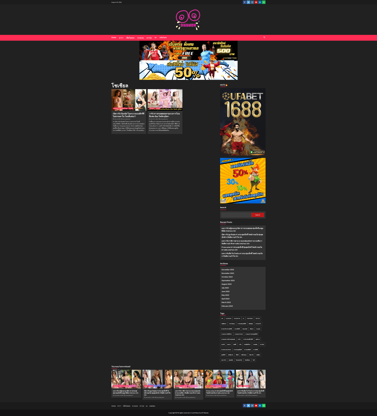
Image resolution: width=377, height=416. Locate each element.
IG (243, 318)
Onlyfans (250, 318)
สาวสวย (262, 344)
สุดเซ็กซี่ (223, 354)
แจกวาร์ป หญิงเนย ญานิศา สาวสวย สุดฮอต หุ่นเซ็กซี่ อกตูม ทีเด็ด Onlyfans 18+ (242, 229)
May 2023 (225, 295)
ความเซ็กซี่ (237, 328)
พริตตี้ (234, 344)
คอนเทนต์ (244, 328)
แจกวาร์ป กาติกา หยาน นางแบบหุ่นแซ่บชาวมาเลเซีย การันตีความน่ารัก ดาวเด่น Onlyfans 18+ (242, 242)
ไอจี (254, 360)
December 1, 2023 (243, 395)
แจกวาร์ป (223, 360)
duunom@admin (126, 119)
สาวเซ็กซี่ (255, 349)
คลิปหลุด (251, 323)
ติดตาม (251, 328)
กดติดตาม (223, 323)
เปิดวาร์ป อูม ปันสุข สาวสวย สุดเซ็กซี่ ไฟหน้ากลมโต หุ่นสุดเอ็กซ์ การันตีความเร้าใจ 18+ (242, 235)
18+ (222, 318)
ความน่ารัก (258, 323)
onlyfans (163, 37)
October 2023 (227, 277)
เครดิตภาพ (230, 354)
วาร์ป (240, 344)
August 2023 (227, 284)
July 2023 (225, 288)
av (156, 37)
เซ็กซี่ (237, 354)
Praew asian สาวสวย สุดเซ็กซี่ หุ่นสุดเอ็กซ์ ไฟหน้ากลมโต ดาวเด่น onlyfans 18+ (242, 248)
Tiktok (257, 318)
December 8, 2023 (118, 395)
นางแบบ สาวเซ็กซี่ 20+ (226, 334)
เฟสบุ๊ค (258, 354)
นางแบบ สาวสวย (239, 334)
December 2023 (228, 270)
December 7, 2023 (149, 397)
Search (223, 207)
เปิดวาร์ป (251, 354)
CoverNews (195, 413)
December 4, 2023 (212, 395)
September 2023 (228, 280)
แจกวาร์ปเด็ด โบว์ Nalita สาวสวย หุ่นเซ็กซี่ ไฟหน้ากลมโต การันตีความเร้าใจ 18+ (242, 254)
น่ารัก (239, 339)
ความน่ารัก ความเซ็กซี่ (226, 328)
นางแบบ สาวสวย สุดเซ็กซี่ (251, 334)
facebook (237, 318)
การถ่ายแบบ (232, 323)
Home (113, 37)
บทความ (258, 339)
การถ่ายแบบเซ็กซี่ (242, 323)
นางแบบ (140, 38)
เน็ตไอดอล (130, 38)
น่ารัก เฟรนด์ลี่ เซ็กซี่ (248, 339)
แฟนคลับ (231, 360)
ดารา (121, 38)
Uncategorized (123, 108)
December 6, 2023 (181, 397)
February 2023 (227, 306)
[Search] (264, 37)
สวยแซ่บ (255, 344)
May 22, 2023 (117, 119)
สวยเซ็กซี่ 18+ (247, 344)
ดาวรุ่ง (149, 38)
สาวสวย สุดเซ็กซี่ (238, 349)
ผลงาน (229, 344)
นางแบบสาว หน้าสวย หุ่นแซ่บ (228, 339)
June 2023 (225, 291)
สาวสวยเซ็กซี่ (247, 349)
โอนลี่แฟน (247, 360)
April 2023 (225, 299)
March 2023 (226, 302)
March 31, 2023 (154, 119)
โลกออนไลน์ (239, 360)
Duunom (228, 318)
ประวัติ (223, 344)
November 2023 (228, 273)
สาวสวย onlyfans (226, 349)
